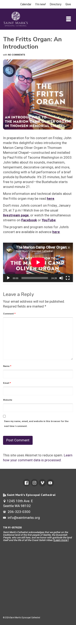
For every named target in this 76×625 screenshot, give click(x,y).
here (50, 198)
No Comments (16, 55)
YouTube (49, 220)
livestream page (16, 215)
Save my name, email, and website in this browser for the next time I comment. (36, 424)
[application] (38, 262)
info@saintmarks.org (23, 517)
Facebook (29, 220)
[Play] (8, 278)
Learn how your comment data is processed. (37, 458)
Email (7, 383)
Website (7, 400)
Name (7, 366)
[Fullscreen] (68, 278)
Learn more (60, 540)
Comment (9, 313)
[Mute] (61, 278)
